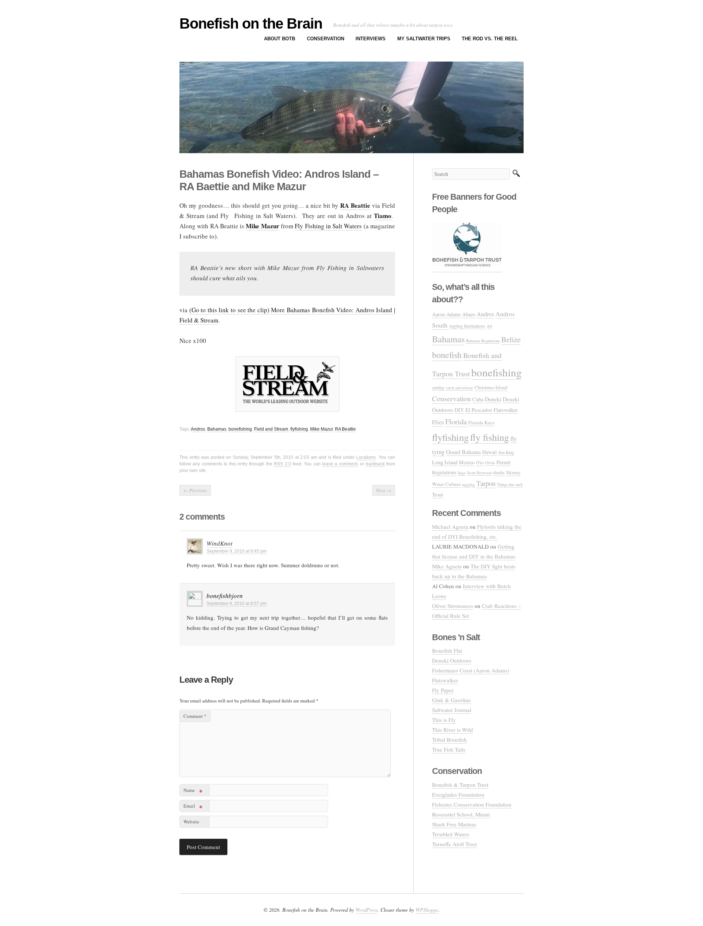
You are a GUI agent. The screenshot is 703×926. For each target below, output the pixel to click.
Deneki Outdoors (451, 660)
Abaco (468, 314)
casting (438, 387)
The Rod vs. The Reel (490, 38)
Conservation (325, 38)
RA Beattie (345, 429)
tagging (468, 484)
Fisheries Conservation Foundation (472, 804)
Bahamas (216, 429)
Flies (438, 422)
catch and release (459, 387)
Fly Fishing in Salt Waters (328, 226)
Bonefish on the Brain (250, 23)
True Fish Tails (448, 749)
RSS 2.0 (282, 463)
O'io (480, 463)
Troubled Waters (450, 834)
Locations (366, 457)
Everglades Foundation (458, 794)
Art (489, 326)
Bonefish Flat (447, 650)
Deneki (493, 399)
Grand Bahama (463, 451)
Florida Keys (481, 422)
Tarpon (485, 483)
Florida (456, 422)
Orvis (490, 462)
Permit (503, 462)
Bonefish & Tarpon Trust (460, 784)
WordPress (366, 909)
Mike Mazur (321, 429)
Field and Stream (271, 429)
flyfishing (299, 429)
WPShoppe (427, 909)
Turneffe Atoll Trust (454, 844)
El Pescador (478, 409)
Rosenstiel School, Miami (461, 814)
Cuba (477, 399)
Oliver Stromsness (452, 605)
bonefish (447, 355)
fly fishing (489, 437)
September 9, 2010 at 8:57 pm (237, 603)
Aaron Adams (446, 314)
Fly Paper (443, 690)
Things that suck (509, 484)
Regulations (444, 472)
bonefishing (240, 429)
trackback (375, 463)
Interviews (371, 38)
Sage (462, 472)
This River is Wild (452, 729)
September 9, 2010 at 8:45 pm (237, 551)
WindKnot (220, 543)
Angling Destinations (467, 326)
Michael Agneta (450, 526)
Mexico (467, 462)
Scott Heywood (479, 472)
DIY (459, 409)
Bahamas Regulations (483, 340)
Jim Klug (506, 452)
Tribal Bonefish (449, 739)
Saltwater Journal (451, 709)
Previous (195, 490)
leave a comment (339, 463)
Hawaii (489, 452)
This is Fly (444, 719)
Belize (511, 339)
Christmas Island (491, 387)
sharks (499, 472)
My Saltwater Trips (423, 38)
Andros (198, 429)
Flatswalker (506, 409)
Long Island (444, 462)
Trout (437, 494)
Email (192, 807)
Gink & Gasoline (451, 700)
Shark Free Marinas (454, 824)
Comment (195, 716)
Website (191, 821)
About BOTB (279, 38)
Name (192, 791)
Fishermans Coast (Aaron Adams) (470, 670)
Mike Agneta (447, 566)
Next (383, 490)
